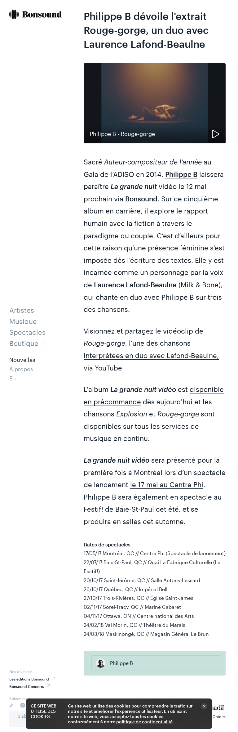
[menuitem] (35, 15)
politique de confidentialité (144, 721)
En (12, 378)
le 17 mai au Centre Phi (166, 484)
